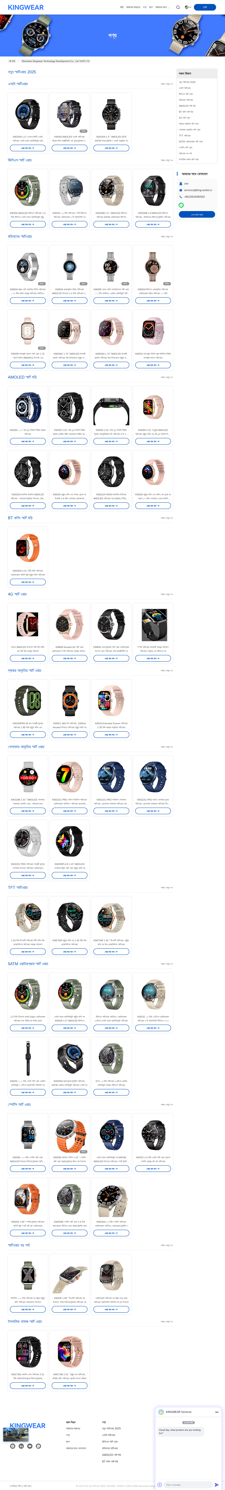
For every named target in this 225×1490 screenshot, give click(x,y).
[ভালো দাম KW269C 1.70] (70, 331)
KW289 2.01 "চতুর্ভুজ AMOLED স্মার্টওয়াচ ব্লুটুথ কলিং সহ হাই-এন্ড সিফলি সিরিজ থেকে (153, 434)
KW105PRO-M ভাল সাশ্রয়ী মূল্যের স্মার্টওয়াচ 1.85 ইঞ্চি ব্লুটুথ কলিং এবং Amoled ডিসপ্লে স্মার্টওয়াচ (28, 727)
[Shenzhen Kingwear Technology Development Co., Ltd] (26, 7)
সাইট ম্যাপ (27, 1486)
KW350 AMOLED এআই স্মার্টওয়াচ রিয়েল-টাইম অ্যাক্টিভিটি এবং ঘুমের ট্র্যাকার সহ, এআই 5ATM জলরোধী (69, 140)
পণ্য (144, 7)
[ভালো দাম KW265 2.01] (70, 407)
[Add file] (159, 1484)
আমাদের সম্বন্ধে (133, 7)
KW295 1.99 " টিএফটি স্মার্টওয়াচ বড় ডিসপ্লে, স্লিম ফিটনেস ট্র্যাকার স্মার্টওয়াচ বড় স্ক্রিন (69, 1302)
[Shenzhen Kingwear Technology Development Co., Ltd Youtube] (30, 1446)
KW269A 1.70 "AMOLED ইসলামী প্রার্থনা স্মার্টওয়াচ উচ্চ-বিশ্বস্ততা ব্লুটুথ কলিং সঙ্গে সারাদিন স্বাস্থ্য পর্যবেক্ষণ (111, 357)
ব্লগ (151, 7)
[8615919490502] (38, 1446)
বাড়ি (122, 7)
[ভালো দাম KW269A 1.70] (111, 331)
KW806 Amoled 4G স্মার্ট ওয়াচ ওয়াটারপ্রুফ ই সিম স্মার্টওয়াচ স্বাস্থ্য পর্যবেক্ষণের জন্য (69, 651)
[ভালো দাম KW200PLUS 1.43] (70, 841)
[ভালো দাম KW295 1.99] (28, 1199)
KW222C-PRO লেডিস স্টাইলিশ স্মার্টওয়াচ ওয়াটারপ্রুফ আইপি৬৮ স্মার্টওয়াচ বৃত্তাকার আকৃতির (69, 803)
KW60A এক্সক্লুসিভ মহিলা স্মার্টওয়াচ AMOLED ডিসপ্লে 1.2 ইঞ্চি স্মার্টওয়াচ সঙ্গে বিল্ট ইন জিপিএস (69, 293)
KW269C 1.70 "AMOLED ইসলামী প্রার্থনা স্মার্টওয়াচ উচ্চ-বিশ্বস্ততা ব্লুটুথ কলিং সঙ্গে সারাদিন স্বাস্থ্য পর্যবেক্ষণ (69, 357)
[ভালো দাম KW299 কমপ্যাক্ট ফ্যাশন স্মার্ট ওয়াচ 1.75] (28, 331)
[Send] (216, 1484)
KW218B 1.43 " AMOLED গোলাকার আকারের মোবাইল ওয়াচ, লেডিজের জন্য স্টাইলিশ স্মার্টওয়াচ (27, 803)
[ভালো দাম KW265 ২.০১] (28, 407)
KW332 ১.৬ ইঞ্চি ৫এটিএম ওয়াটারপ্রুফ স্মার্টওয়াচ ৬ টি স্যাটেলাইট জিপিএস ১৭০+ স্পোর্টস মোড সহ (153, 1020)
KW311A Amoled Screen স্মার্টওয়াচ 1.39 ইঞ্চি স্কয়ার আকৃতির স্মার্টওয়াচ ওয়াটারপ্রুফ (111, 727)
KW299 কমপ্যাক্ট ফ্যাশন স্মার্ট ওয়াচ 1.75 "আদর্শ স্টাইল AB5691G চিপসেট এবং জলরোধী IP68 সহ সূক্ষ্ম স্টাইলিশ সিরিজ (27, 357)
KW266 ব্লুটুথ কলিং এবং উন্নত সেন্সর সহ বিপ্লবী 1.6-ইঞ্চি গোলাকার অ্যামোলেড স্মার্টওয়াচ (69, 498)
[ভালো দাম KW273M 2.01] (70, 1351)
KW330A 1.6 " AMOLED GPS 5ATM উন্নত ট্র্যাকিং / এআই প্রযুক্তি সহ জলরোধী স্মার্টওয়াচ (111, 140)
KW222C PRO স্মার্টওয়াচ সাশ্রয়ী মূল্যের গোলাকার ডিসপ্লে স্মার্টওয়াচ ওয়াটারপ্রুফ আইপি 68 (28, 868)
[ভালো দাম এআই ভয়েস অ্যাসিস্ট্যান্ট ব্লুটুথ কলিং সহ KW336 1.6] (70, 994)
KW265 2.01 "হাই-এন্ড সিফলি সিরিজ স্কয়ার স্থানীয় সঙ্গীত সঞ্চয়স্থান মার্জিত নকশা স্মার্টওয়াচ (69, 434)
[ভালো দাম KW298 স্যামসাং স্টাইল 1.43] (70, 1134)
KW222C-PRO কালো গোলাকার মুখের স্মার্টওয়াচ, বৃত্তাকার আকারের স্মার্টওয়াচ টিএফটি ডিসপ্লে (153, 803)
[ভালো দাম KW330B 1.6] (111, 190)
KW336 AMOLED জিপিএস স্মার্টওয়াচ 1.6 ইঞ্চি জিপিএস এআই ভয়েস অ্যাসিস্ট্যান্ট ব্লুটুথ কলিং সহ (28, 217)
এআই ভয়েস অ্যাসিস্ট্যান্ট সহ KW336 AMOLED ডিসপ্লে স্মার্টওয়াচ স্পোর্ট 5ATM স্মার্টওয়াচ (111, 1161)
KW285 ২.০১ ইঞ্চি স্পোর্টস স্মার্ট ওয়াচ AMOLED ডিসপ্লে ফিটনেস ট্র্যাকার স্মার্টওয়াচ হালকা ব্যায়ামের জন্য (28, 1161)
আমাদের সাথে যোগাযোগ (163, 7)
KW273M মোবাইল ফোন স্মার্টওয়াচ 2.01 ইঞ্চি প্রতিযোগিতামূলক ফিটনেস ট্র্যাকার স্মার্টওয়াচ (27, 1378)
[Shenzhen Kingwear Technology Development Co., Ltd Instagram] (13, 1446)
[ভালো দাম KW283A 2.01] (28, 548)
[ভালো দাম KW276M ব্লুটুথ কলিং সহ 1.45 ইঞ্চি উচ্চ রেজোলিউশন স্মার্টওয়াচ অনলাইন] (70, 917)
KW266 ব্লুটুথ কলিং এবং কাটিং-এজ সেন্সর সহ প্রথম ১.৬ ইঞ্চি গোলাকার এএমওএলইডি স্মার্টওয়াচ (153, 498)
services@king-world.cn (198, 190)
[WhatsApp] (181, 205)
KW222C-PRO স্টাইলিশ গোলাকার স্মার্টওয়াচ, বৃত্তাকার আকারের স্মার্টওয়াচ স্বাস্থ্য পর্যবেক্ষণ (111, 803)
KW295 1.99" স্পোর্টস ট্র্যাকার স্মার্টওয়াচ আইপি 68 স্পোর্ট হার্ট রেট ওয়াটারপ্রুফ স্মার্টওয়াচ (27, 1225)
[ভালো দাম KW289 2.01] (153, 407)
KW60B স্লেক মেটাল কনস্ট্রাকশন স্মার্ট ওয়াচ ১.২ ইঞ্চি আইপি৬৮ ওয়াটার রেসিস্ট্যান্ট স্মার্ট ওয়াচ (111, 293)
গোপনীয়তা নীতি (15, 1486)
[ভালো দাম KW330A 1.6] (28, 114)
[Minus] (217, 1412)
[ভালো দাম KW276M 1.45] (111, 917)
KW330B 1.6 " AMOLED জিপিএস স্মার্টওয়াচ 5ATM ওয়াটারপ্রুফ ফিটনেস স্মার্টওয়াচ (111, 217)
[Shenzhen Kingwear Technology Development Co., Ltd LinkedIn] (21, 1446)
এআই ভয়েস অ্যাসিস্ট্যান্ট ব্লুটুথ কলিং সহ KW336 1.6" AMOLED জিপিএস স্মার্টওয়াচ (69, 1020)
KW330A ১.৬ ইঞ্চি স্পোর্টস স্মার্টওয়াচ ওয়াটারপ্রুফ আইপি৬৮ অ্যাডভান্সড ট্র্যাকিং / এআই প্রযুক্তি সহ (111, 1225)
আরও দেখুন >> (167, 84)
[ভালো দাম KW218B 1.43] (28, 777)
